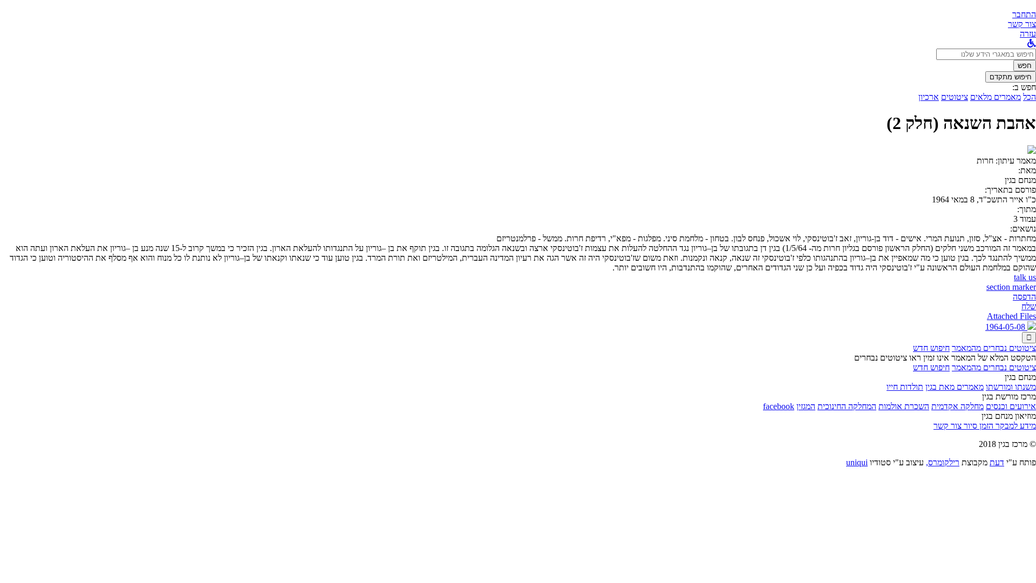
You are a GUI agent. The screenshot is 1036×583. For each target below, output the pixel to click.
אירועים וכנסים (1011, 406)
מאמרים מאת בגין (954, 386)
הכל (1029, 96)
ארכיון (928, 96)
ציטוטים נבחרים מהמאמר (994, 347)
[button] (1024, 14)
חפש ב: (1024, 87)
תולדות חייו (905, 386)
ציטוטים (954, 96)
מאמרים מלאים (995, 96)
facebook (778, 406)
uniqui (857, 462)
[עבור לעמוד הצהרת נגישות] (1031, 43)
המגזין (805, 406)
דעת (997, 462)
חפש (1025, 66)
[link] (1022, 24)
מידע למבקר (1014, 425)
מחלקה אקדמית (957, 406)
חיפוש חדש (931, 347)
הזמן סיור (977, 425)
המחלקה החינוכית (846, 406)
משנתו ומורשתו (1011, 386)
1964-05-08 (1006, 326)
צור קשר (947, 425)
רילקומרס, (942, 462)
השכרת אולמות (903, 406)
